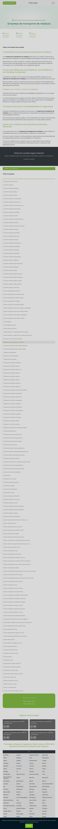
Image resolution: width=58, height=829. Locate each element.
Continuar (29, 825)
